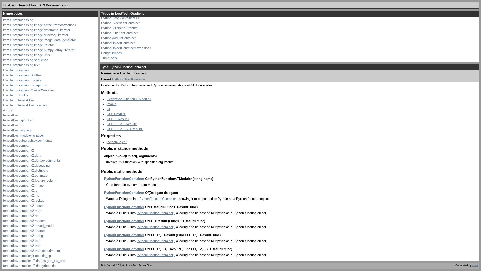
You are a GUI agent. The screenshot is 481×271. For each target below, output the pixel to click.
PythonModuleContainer (118, 38)
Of (108, 109)
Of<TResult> (116, 114)
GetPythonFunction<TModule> (129, 99)
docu (475, 265)
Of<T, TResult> (118, 119)
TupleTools (109, 58)
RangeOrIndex (111, 53)
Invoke (111, 104)
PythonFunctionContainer (119, 33)
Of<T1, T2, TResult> (122, 124)
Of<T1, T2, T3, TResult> (125, 129)
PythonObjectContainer (118, 43)
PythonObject (117, 142)
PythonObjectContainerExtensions (126, 48)
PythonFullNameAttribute (119, 28)
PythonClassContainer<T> (120, 18)
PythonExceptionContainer (120, 23)
